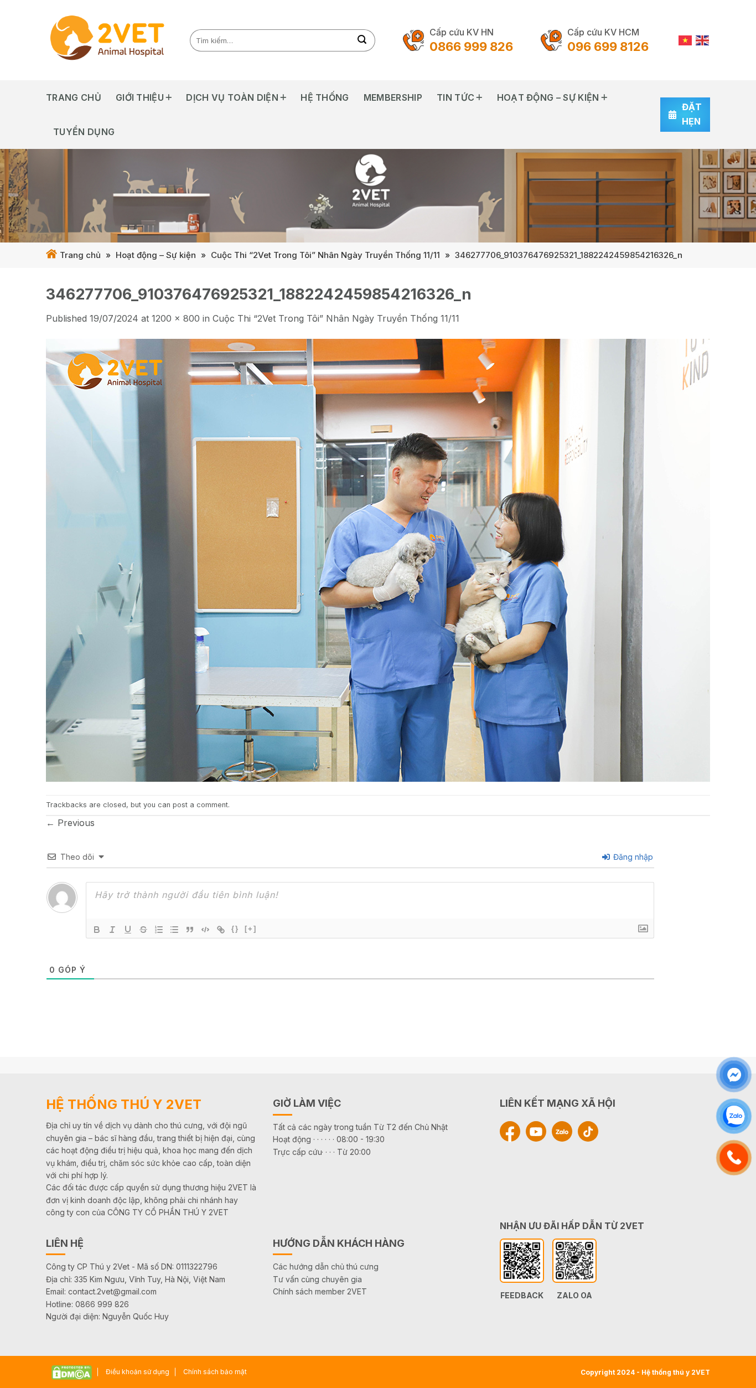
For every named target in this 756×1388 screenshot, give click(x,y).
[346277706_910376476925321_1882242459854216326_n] (378, 559)
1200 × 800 (176, 318)
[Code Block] (205, 929)
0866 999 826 (471, 46)
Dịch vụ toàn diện (232, 97)
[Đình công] (143, 929)
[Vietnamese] (686, 39)
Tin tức (455, 97)
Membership (393, 97)
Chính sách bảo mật (215, 1372)
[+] (251, 929)
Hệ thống (325, 97)
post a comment (200, 805)
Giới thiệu (140, 97)
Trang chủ (73, 97)
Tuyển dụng (84, 131)
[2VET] (109, 40)
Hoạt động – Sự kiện (548, 97)
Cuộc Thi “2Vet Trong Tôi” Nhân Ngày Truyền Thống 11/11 (325, 255)
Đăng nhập (632, 856)
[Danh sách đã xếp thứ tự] (159, 929)
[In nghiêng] (112, 929)
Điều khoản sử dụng (137, 1372)
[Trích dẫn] (190, 929)
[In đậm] (97, 929)
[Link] (221, 929)
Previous (70, 822)
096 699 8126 (608, 46)
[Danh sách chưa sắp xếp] (174, 929)
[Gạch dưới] (128, 929)
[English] (703, 39)
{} (235, 929)
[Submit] (362, 40)
